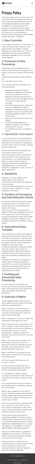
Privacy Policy (24, 460)
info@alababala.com (9, 165)
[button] (32, 3)
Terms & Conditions (12, 460)
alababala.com (17, 24)
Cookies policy (17, 462)
